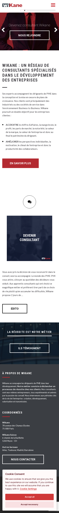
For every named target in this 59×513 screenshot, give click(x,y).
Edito (15, 308)
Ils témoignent (29, 348)
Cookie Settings (28, 488)
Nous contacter (23, 459)
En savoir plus (20, 163)
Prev (4, 29)
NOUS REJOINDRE (29, 35)
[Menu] (53, 5)
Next (55, 29)
